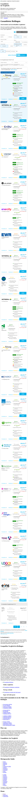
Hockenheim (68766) (7, 704)
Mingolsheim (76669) (7, 724)
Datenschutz (5, 796)
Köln (4, 765)
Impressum (5, 795)
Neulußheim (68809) (7, 708)
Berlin (4, 761)
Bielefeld (5, 782)
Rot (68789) (5, 711)
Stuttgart (5, 767)
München (5, 764)
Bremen (4, 772)
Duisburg (5, 779)
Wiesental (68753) (7, 718)
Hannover (5, 776)
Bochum (5, 780)
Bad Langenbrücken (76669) (9, 725)
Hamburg (5, 763)
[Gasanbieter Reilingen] (8, 682)
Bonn (4, 784)
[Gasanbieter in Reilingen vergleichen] (11, 687)
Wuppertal (5, 781)
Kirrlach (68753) (6, 710)
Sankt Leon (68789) (7, 706)
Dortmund (5, 770)
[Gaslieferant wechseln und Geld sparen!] (12, 692)
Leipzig (4, 774)
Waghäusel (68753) (7, 713)
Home (4, 794)
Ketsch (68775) (6, 719)
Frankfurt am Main (7, 766)
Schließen (6, 18)
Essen (4, 771)
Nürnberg (5, 778)
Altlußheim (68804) (7, 715)
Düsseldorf (5, 768)
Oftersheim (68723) (7, 717)
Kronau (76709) (6, 721)
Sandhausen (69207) (7, 722)
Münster (5, 785)
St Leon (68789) (6, 705)
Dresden (5, 775)
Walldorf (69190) (6, 712)
